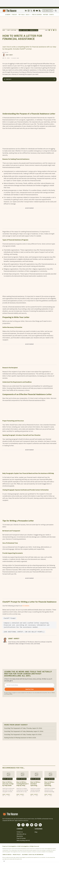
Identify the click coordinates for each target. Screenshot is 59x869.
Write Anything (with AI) (23, 840)
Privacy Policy (9, 694)
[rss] (40, 11)
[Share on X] (51, 30)
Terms (53, 692)
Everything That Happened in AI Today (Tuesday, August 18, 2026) (22, 734)
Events (51, 14)
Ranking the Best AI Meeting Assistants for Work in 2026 (20, 737)
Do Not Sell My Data (26, 859)
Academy (8, 14)
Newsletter (48, 10)
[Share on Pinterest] (53, 30)
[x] (31, 11)
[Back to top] (56, 864)
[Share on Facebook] (49, 30)
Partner (45, 14)
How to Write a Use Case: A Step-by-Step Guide (8, 783)
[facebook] (34, 11)
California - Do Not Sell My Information (32, 854)
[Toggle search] (56, 11)
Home (3, 30)
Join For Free (29, 689)
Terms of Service (6, 854)
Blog (27, 14)
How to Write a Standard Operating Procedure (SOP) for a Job (49, 783)
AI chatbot (25, 606)
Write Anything (11, 30)
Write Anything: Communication (28, 30)
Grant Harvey (9, 54)
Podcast (14, 14)
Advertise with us (21, 834)
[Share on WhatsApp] (56, 30)
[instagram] (29, 11)
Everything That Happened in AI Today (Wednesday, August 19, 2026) (23, 731)
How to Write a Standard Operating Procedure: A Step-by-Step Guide (36, 783)
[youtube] (37, 11)
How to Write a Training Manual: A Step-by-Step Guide (22, 783)
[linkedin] (26, 11)
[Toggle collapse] (4, 861)
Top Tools (21, 14)
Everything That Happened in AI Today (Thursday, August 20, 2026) (23, 728)
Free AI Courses (37, 14)
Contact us (20, 831)
